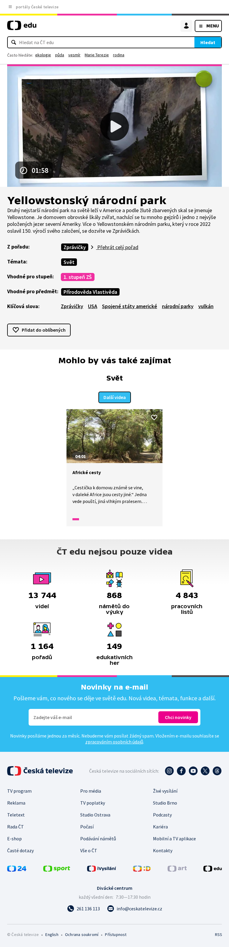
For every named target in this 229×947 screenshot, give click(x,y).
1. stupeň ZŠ (78, 277)
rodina (118, 55)
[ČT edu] (21, 28)
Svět (69, 262)
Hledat (207, 42)
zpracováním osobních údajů (114, 742)
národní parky (178, 306)
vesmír (74, 55)
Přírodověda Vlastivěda (90, 291)
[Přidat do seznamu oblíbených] (154, 417)
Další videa (114, 397)
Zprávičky (75, 247)
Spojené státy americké (129, 306)
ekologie (43, 55)
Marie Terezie (97, 55)
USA (92, 306)
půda (59, 55)
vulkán (205, 306)
